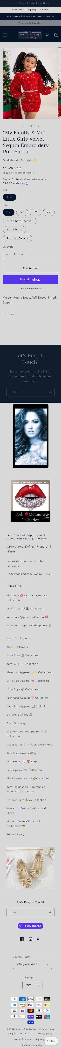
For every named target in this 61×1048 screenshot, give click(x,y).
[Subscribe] (50, 392)
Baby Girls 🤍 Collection (22, 663)
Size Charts (14, 229)
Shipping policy (43, 1039)
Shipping (7, 173)
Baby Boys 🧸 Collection (23, 655)
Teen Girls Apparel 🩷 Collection (27, 697)
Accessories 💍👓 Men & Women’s (30, 744)
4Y (8, 212)
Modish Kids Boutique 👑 (29, 1029)
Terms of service (22, 1039)
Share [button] (11, 314)
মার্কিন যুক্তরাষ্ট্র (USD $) (29, 964)
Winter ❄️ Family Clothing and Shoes (26, 810)
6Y (35, 212)
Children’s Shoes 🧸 (20, 714)
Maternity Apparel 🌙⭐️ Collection (29, 672)
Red (9, 197)
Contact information (32, 1045)
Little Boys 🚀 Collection (23, 689)
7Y (48, 212)
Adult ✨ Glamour (18, 638)
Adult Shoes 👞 (16, 723)
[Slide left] (22, 126)
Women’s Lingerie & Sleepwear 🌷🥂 (29, 628)
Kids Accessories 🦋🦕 (22, 753)
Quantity (8, 247)
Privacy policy (45, 1033)
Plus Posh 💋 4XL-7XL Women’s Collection (27, 598)
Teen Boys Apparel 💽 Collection (28, 706)
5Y (22, 212)
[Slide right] (38, 126)
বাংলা (29, 985)
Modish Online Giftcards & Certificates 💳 (24, 823)
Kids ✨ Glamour (17, 647)
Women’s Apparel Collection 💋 (27, 617)
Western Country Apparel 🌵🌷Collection (27, 734)
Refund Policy (15, 834)
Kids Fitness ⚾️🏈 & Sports (24, 761)
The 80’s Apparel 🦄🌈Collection (28, 778)
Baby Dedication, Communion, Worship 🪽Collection (26, 789)
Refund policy (27, 1033)
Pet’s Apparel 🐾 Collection (24, 770)
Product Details (17, 238)
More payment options (31, 288)
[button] (5, 35)
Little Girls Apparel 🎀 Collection (28, 680)
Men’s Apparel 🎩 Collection (25, 608)
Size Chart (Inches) (20, 221)
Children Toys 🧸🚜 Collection (26, 800)
